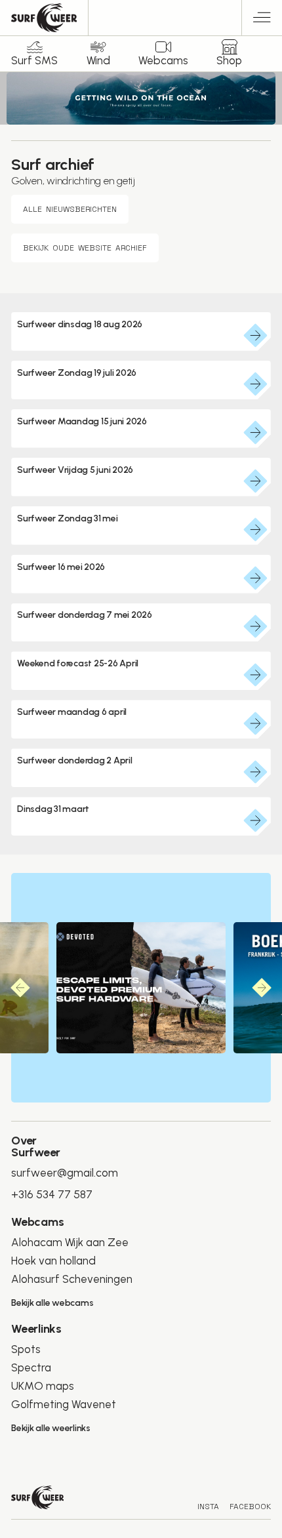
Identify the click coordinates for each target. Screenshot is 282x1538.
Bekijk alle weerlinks (51, 1428)
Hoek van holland (53, 1260)
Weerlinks (36, 1329)
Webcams (163, 60)
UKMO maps (42, 1385)
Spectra (31, 1367)
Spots (26, 1349)
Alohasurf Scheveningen (71, 1278)
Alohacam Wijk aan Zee (70, 1242)
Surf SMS (34, 60)
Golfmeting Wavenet (63, 1404)
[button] (262, 19)
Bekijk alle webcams (52, 1302)
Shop (229, 60)
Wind (98, 60)
